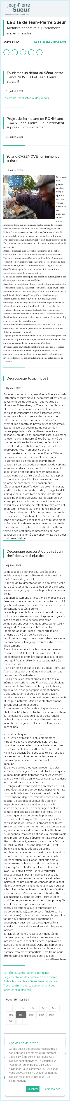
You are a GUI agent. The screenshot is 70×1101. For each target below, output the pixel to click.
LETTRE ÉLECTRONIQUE (50, 41)
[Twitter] (15, 52)
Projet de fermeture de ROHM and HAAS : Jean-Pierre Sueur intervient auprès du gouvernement (35, 123)
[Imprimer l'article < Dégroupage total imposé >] (57, 388)
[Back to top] (59, 1090)
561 (11, 1021)
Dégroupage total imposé (27, 378)
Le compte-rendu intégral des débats (26, 98)
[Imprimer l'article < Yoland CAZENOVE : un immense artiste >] (57, 171)
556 (11, 1015)
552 (24, 1008)
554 (44, 1008)
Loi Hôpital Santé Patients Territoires (26, 973)
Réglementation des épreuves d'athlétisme (30, 977)
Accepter (32, 1089)
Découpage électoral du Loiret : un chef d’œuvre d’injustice (34, 553)
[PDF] (63, 91)
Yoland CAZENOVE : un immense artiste (32, 158)
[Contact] (31, 52)
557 (21, 1015)
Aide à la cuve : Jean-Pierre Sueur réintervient (31, 981)
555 (54, 1008)
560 (51, 1015)
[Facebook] (6, 52)
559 (41, 1015)
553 (34, 1008)
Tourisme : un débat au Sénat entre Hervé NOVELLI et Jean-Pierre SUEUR (34, 77)
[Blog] (23, 52)
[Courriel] (39, 52)
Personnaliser (51, 1089)
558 (31, 1015)
